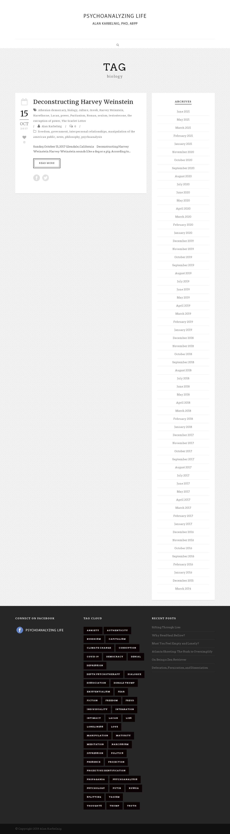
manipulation (97, 735)
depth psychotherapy (103, 674)
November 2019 (183, 249)
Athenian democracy (52, 110)
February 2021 (183, 135)
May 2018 (183, 394)
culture (83, 110)
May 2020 (183, 200)
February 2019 (183, 321)
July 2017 (183, 475)
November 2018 (183, 346)
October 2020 (183, 160)
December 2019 (183, 241)
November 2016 (183, 540)
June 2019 (183, 289)
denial (136, 656)
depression (95, 665)
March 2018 (183, 410)
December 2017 (183, 435)
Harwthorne (41, 115)
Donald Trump (124, 683)
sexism (102, 115)
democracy (114, 656)
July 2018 (183, 378)
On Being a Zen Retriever (169, 659)
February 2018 (183, 419)
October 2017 (183, 451)
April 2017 (183, 499)
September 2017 (183, 459)
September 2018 (183, 362)
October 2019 (183, 257)
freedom (44, 131)
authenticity (117, 630)
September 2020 (183, 168)
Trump (114, 806)
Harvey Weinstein (111, 110)
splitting (94, 797)
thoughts (94, 806)
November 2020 (183, 152)
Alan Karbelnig (52, 126)
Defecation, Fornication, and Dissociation (180, 667)
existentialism (98, 691)
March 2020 (183, 216)
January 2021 (183, 144)
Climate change (99, 648)
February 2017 (183, 516)
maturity (123, 735)
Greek (94, 110)
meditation (95, 744)
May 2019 (183, 297)
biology (72, 110)
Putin (117, 788)
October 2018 (183, 354)
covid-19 (93, 656)
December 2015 (183, 580)
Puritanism (77, 115)
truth (132, 806)
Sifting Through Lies (166, 627)
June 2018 (183, 386)
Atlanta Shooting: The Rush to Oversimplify (182, 651)
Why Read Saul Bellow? (168, 635)
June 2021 (183, 111)
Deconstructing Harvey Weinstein (83, 101)
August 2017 (183, 467)
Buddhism (94, 639)
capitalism (117, 639)
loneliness (95, 726)
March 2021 (183, 127)
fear (121, 691)
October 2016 (183, 548)
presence (93, 762)
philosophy (72, 137)
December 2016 (183, 532)
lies (129, 718)
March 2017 (183, 507)
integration (124, 709)
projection (116, 762)
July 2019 (183, 281)
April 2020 (183, 208)
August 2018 (183, 370)
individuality (97, 709)
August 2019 (183, 273)
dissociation (96, 683)
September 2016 (183, 556)
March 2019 (183, 313)
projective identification (106, 770)
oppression (95, 753)
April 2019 (183, 305)
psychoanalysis (91, 137)
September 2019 (183, 265)
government (59, 131)
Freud (130, 700)
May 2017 (183, 491)
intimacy (94, 718)
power (65, 115)
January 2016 (183, 572)
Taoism (114, 797)
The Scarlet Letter (74, 121)
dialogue (134, 674)
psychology (96, 788)
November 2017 (183, 443)
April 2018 (183, 402)
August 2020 (183, 176)
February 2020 (183, 224)
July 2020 (183, 184)
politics (117, 753)
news (60, 137)
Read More (47, 163)
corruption (127, 648)
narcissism (120, 744)
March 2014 (183, 588)
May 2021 (183, 119)
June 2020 (183, 192)
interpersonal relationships (88, 131)
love (114, 726)
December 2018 (183, 338)
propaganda (96, 779)
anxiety (93, 630)
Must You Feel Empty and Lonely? (175, 643)
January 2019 (183, 330)
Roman (91, 115)
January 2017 (183, 524)
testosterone (117, 115)
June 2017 (183, 483)
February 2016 (183, 564)
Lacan (55, 115)
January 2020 (183, 233)
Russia (134, 788)
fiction (92, 700)
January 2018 (183, 427)
